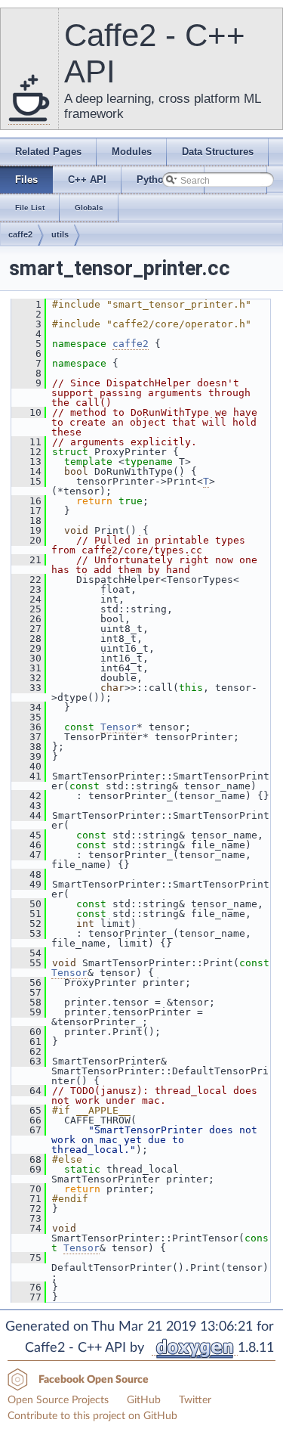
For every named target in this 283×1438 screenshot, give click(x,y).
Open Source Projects (58, 1400)
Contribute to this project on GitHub (92, 1416)
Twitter (195, 1400)
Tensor (118, 727)
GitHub (144, 1400)
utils (60, 234)
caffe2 (20, 234)
